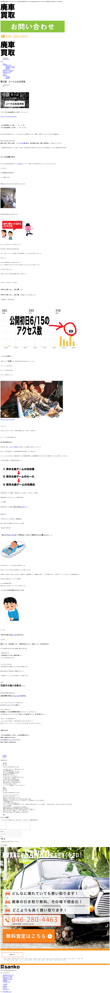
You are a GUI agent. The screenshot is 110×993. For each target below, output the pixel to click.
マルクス (11, 446)
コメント (3, 829)
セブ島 (23, 143)
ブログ (4, 74)
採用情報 (8, 78)
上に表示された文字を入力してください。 (10, 841)
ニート (22, 507)
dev (4, 86)
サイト (2, 836)
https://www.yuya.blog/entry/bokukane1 (9, 116)
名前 (2, 831)
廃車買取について (7, 64)
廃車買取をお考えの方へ (8, 70)
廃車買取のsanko (7, 991)
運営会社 (5, 75)
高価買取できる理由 (10, 67)
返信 (4, 787)
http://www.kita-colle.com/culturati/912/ (8, 419)
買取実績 (8, 68)
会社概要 (8, 76)
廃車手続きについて (10, 66)
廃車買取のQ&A (6, 72)
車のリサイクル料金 (7, 71)
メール (3, 834)
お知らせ (5, 988)
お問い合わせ (6, 59)
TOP (4, 63)
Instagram (20, 163)
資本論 (15, 446)
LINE (4, 757)
